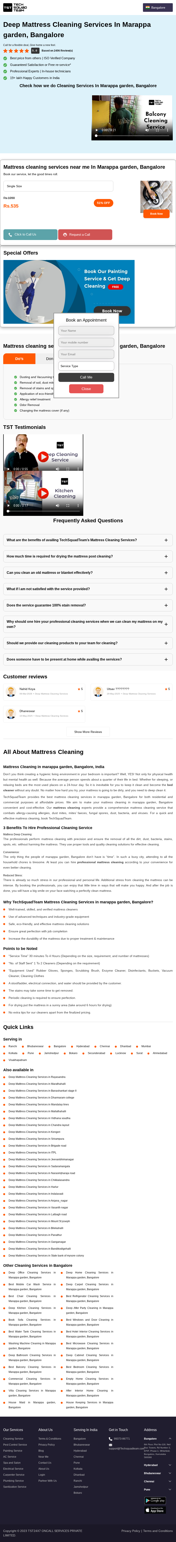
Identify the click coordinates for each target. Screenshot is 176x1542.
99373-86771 (122, 1438)
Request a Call (79, 234)
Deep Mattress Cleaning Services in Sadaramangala (39, 1166)
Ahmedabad (160, 1053)
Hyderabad (83, 1046)
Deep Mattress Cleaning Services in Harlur (33, 1186)
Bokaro (73, 1053)
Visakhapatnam (18, 1060)
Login (41, 1474)
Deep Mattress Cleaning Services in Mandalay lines (39, 1104)
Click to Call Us (25, 234)
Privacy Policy (46, 1444)
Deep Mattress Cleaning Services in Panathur (35, 1235)
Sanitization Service (14, 1486)
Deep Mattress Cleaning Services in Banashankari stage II (42, 1090)
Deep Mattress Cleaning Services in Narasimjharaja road (42, 1173)
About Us (43, 1468)
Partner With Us (47, 1480)
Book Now (156, 213)
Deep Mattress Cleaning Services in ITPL (32, 1152)
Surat (139, 1053)
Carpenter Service (13, 1474)
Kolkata (13, 1053)
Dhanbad (125, 1046)
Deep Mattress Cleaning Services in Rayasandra (37, 1077)
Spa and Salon (12, 1462)
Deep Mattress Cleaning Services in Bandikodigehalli (40, 1248)
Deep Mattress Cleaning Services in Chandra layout (39, 1125)
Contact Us (44, 1462)
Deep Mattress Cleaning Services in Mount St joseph (39, 1221)
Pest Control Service (15, 1444)
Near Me (43, 1456)
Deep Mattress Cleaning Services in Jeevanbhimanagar (41, 1159)
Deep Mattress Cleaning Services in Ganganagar (37, 1241)
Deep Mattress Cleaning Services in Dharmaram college (41, 1097)
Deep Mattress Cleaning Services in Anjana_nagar (38, 1200)
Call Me (86, 377)
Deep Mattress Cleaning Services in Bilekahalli (36, 1228)
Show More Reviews (88, 732)
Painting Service (12, 1450)
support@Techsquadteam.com (126, 1448)
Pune (31, 1053)
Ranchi (13, 1046)
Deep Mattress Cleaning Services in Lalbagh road (38, 1214)
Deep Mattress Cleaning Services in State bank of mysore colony (46, 1255)
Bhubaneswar (35, 1046)
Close (86, 389)
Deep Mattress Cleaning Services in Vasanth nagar (38, 1207)
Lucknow (120, 1053)
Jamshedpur (51, 1053)
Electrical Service (13, 1468)
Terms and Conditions (158, 1531)
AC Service (9, 1456)
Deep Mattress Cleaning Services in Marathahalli (37, 1083)
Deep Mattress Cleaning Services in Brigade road (37, 1145)
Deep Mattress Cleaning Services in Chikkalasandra (39, 1180)
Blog (41, 1450)
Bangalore (60, 1046)
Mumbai (146, 1046)
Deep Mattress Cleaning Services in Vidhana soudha (39, 1118)
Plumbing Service (13, 1480)
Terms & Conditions (49, 1438)
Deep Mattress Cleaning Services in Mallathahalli (37, 1111)
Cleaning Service (13, 1438)
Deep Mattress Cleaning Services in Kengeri (34, 1131)
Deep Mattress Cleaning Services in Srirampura (36, 1138)
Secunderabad (96, 1053)
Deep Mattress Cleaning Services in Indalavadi (36, 1193)
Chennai (105, 1046)
